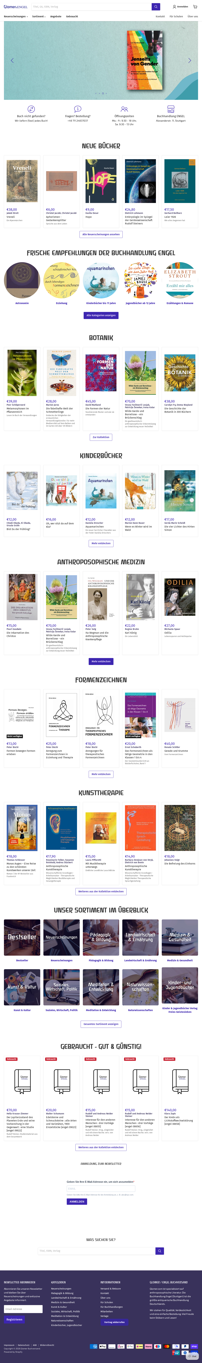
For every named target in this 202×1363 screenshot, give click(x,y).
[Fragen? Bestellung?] (77, 116)
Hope (89, 216)
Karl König (131, 632)
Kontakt (160, 16)
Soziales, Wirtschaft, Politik (65, 1311)
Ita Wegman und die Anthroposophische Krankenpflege (97, 636)
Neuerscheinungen (15, 16)
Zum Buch (33, 69)
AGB (35, 1345)
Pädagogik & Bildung (62, 1293)
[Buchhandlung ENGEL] (171, 116)
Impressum (9, 1345)
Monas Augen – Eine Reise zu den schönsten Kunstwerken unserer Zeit (21, 867)
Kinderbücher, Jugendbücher (66, 1325)
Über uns (193, 16)
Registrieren (14, 1319)
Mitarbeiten (107, 1311)
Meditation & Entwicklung (65, 1316)
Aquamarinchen (95, 526)
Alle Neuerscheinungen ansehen (101, 234)
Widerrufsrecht (47, 1345)
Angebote (55, 16)
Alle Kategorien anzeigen (101, 315)
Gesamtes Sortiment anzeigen (101, 1024)
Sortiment (38, 16)
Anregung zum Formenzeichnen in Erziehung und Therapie (59, 754)
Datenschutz (24, 1345)
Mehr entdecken (101, 543)
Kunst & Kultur (59, 1307)
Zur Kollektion (101, 437)
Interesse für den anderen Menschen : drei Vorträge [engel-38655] (100, 1123)
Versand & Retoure (111, 1288)
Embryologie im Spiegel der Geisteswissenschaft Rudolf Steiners (138, 220)
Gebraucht (72, 16)
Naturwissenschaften (62, 1320)
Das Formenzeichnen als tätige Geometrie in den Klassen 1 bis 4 (138, 754)
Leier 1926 (170, 216)
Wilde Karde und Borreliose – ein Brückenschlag (134, 414)
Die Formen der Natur (98, 408)
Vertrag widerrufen (114, 1322)
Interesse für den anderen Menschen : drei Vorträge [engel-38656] (140, 1123)
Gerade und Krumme (176, 750)
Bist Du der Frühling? (18, 529)
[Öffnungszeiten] (124, 116)
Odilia (168, 632)
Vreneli (11, 216)
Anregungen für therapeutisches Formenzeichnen (95, 754)
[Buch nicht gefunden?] (31, 116)
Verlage (104, 1316)
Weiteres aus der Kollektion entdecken (101, 891)
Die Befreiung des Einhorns (179, 863)
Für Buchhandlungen (112, 1307)
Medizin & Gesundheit (63, 1302)
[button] (181, 7)
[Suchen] (156, 6)
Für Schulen (176, 16)
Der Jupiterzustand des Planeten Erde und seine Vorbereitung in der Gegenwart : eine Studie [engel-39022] (21, 1124)
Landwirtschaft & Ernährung (66, 1297)
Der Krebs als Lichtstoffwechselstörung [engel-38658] (178, 1120)
